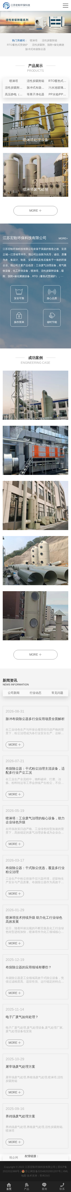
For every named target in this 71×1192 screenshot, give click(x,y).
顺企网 (13, 1157)
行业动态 (35, 692)
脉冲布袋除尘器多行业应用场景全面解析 (35, 719)
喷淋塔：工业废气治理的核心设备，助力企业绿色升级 (35, 820)
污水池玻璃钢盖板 (57, 88)
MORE (34, 210)
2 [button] (39, 29)
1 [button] (32, 29)
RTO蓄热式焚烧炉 (17, 44)
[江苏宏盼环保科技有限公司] (16, 5)
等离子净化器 (35, 94)
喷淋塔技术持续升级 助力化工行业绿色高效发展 (34, 919)
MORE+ (63, 238)
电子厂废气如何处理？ (22, 1017)
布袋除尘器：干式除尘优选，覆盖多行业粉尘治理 (35, 870)
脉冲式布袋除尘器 (35, 49)
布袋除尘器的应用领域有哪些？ (29, 967)
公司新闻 (13, 692)
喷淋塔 (34, 40)
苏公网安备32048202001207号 (42, 1171)
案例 (44, 1188)
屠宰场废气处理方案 (20, 1066)
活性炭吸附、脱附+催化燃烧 (48, 44)
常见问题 (57, 692)
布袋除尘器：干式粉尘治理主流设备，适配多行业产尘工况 (35, 770)
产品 (26, 1188)
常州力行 (45, 1175)
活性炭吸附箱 (49, 40)
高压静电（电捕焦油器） (13, 95)
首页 (8, 1188)
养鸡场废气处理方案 (20, 1116)
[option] (35, 22)
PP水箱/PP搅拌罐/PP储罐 (57, 95)
